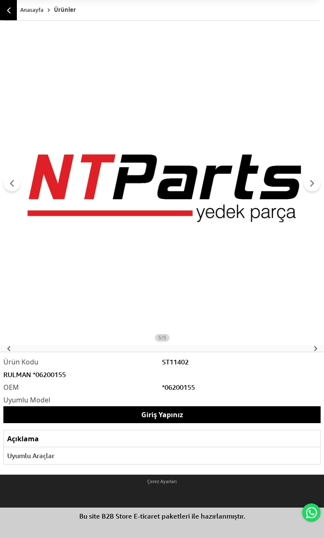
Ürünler (65, 10)
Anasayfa (31, 10)
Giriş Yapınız (162, 414)
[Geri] (8, 10)
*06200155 (178, 387)
